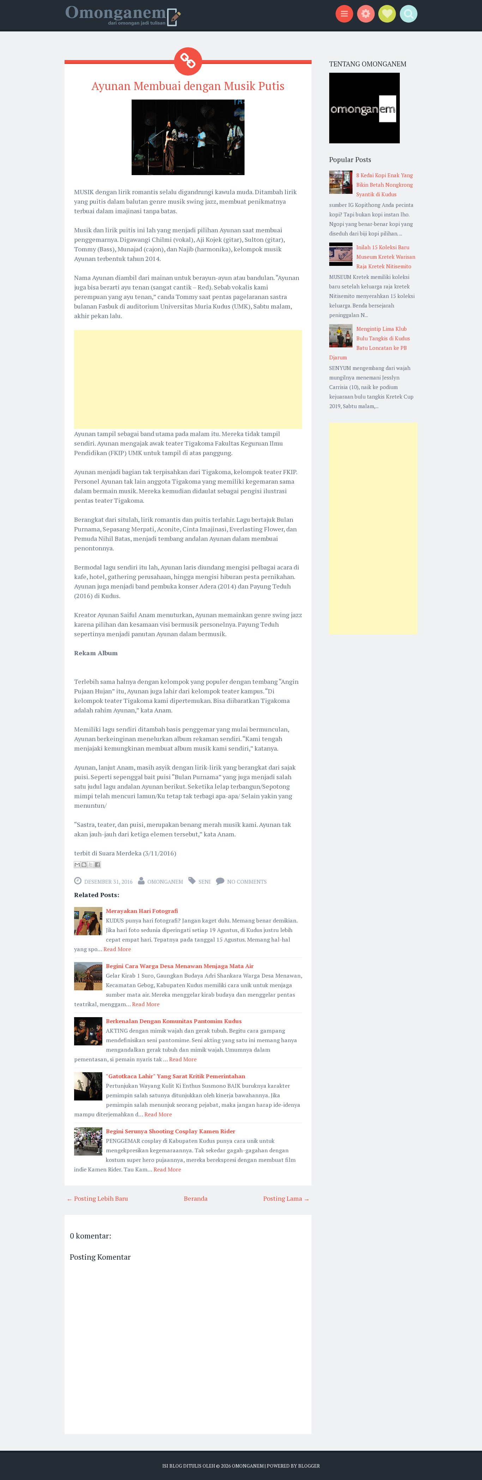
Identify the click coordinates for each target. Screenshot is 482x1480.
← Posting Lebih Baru (97, 1198)
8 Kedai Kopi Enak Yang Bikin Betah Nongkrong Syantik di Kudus (384, 185)
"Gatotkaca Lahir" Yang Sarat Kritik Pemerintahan (175, 1076)
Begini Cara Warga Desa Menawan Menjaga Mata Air (180, 966)
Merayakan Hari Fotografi (142, 911)
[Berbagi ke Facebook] (97, 864)
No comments (247, 881)
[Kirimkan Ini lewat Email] (77, 864)
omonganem (165, 881)
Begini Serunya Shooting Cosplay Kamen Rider (170, 1131)
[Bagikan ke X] (90, 864)
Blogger (309, 1466)
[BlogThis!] (84, 864)
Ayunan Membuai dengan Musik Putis (188, 85)
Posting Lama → (286, 1198)
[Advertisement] (188, 379)
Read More (117, 949)
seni (205, 881)
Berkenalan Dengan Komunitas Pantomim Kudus (174, 1021)
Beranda (195, 1198)
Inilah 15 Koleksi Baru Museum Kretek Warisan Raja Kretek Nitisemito (385, 257)
